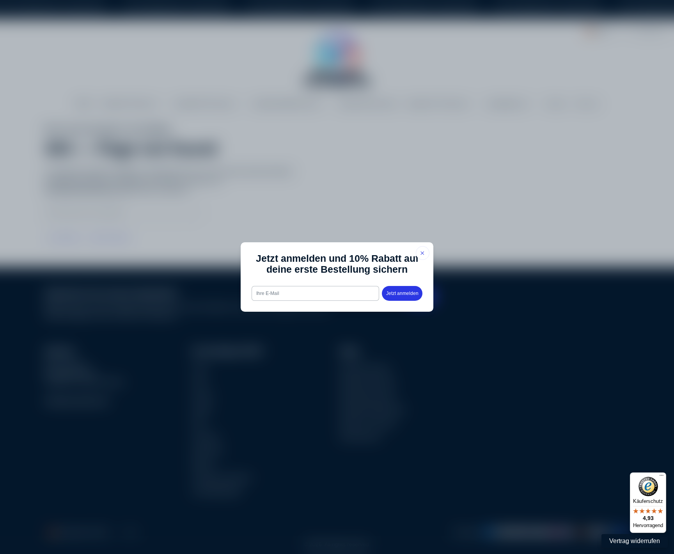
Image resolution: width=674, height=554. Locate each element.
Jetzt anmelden (402, 293)
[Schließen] (422, 253)
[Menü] (661, 477)
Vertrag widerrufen (634, 541)
